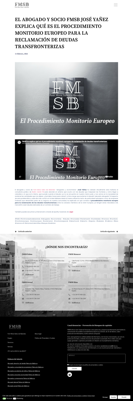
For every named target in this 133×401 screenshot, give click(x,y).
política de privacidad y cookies (93, 365)
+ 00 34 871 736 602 (79, 266)
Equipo (10, 338)
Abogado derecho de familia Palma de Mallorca (22, 363)
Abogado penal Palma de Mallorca (18, 386)
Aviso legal (38, 334)
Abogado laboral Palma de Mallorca (19, 382)
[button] (4, 399)
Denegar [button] (105, 397)
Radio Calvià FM (38, 192)
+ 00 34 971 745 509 (32, 294)
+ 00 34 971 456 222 (32, 266)
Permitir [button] (124, 397)
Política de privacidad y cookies (77, 395)
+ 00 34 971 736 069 (32, 270)
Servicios (10, 342)
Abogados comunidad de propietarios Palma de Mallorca (25, 367)
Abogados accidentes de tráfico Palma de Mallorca (24, 371)
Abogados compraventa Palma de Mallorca (21, 378)
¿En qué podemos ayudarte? (17, 351)
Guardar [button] (113, 397)
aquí (71, 212)
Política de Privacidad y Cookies (45, 338)
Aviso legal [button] (91, 395)
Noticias (10, 347)
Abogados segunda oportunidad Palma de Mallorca (24, 375)
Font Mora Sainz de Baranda (44, 190)
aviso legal (78, 365)
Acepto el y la (86, 365)
